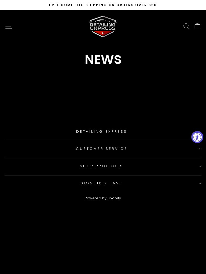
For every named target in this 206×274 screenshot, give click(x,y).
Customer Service (102, 148)
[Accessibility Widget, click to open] (197, 137)
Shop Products (101, 166)
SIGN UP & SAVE (102, 183)
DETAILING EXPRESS (101, 131)
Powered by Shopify (103, 198)
